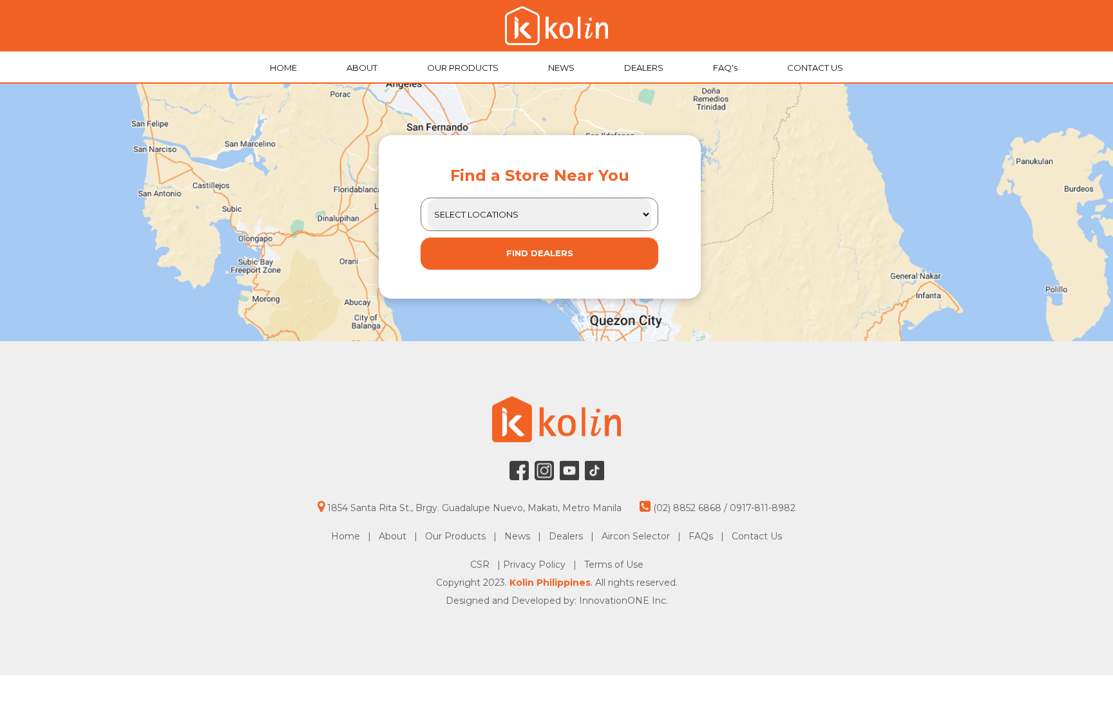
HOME (284, 67)
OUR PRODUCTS (463, 67)
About (392, 536)
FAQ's (726, 67)
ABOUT (363, 67)
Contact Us (757, 536)
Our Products (455, 536)
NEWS (562, 67)
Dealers (566, 536)
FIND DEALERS (539, 253)
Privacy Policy (535, 564)
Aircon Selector (636, 536)
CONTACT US (815, 67)
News (517, 536)
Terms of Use (613, 564)
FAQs (701, 536)
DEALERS (644, 67)
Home (345, 536)
